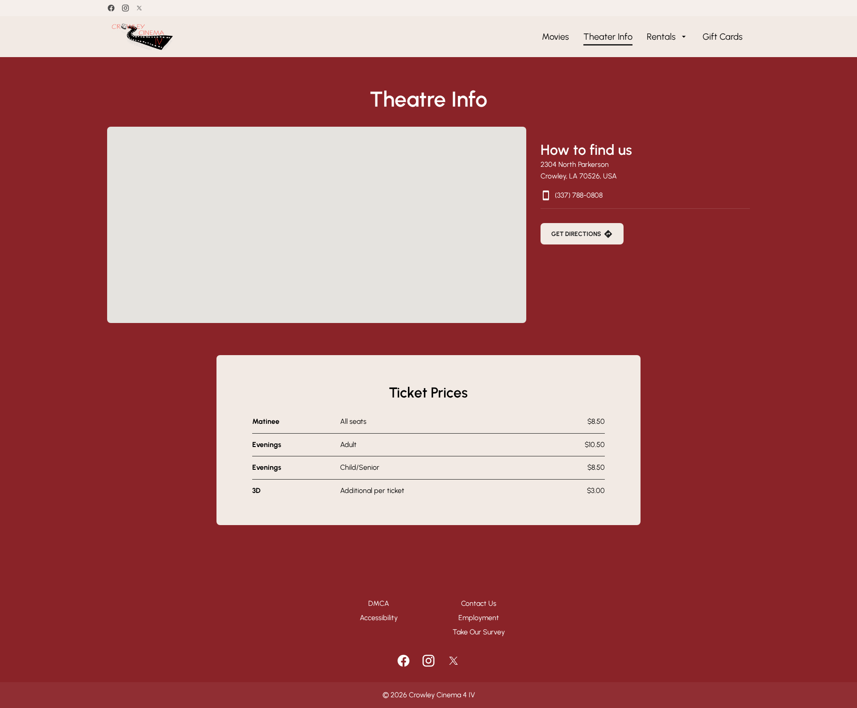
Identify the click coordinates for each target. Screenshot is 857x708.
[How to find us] (316, 225)
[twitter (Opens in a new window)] (139, 8)
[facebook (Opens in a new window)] (111, 8)
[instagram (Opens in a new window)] (125, 8)
